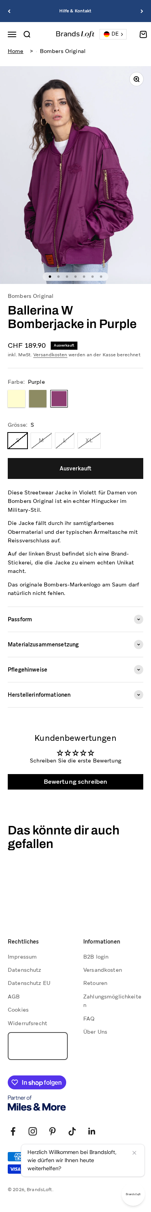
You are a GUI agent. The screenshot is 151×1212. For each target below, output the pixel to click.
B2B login (95, 956)
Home (16, 51)
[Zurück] (9, 11)
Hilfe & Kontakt (75, 11)
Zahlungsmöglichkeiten (112, 1001)
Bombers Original (63, 51)
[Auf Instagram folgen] (32, 1131)
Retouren (95, 983)
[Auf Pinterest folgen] (52, 1131)
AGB (14, 996)
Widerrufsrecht (27, 1023)
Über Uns (95, 1031)
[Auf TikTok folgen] (72, 1131)
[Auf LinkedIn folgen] (92, 1131)
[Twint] (38, 1169)
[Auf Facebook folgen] (13, 1131)
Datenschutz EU (29, 983)
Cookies (18, 1009)
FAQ (88, 1018)
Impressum (22, 956)
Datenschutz (24, 969)
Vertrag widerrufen (37, 1046)
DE (115, 34)
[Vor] (142, 11)
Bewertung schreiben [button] (76, 782)
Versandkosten (50, 355)
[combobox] (113, 34)
